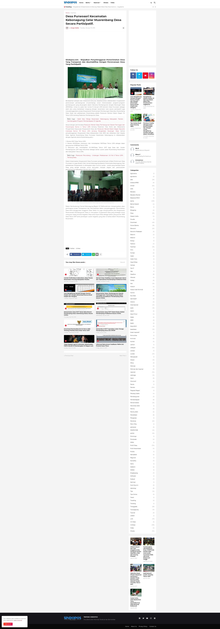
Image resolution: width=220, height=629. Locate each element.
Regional (142, 457)
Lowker (142, 354)
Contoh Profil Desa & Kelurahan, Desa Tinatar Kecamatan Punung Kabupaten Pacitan (78, 278)
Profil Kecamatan (142, 448)
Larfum (142, 344)
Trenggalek (142, 506)
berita (142, 201)
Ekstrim (142, 234)
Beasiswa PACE (142, 198)
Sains (142, 464)
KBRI (142, 320)
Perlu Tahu (142, 424)
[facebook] (139, 618)
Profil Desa (142, 445)
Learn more (17, 620)
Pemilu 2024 (142, 412)
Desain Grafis (142, 216)
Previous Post (69, 355)
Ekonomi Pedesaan (142, 231)
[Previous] (153, 7)
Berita (88, 2)
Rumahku (142, 460)
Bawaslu (142, 192)
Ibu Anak (142, 295)
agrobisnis (142, 176)
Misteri (142, 360)
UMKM (142, 516)
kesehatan (142, 329)
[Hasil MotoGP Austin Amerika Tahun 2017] (148, 568)
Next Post (122, 355)
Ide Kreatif (142, 299)
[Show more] (100, 254)
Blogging (142, 210)
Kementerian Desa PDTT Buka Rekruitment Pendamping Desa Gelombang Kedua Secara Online (78, 313)
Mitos (142, 363)
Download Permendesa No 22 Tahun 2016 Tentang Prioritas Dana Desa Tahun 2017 (77, 329)
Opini (142, 378)
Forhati (142, 253)
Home (81, 2)
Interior (142, 302)
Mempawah (142, 357)
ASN (142, 189)
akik (142, 179)
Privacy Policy (143, 626)
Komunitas (142, 335)
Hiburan (142, 277)
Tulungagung (142, 509)
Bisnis (142, 207)
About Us (134, 626)
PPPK (142, 442)
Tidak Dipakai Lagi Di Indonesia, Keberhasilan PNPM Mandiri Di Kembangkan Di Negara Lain (78, 345)
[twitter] (143, 618)
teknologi (142, 488)
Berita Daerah (142, 204)
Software (142, 476)
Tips (142, 491)
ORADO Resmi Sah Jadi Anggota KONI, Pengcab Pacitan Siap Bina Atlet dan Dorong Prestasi (135, 551)
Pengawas (142, 418)
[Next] (155, 7)
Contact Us (152, 626)
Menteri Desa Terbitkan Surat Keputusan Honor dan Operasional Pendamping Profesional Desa (111, 278)
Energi (142, 241)
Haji (142, 271)
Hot (142, 283)
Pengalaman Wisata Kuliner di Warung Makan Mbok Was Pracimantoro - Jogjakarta (98, 7)
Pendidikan (142, 415)
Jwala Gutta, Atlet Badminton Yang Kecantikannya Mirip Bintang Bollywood (135, 602)
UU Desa (142, 522)
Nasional (97, 2)
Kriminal (142, 338)
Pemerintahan (142, 402)
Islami (142, 311)
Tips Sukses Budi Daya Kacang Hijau (135, 124)
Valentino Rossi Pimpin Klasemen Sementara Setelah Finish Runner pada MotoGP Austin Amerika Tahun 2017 (136, 579)
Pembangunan (142, 396)
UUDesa (78, 248)
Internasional (142, 305)
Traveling (142, 500)
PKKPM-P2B (142, 430)
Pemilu (142, 409)
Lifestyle (142, 347)
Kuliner (142, 341)
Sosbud (142, 479)
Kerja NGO (142, 326)
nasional (142, 372)
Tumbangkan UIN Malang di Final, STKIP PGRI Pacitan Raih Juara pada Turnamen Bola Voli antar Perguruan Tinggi (148, 553)
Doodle (142, 219)
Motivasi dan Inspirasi (142, 369)
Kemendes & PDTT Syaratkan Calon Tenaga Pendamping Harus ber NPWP (110, 329)
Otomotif (142, 381)
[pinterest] (154, 618)
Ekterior (142, 237)
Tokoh (142, 497)
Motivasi (142, 366)
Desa (142, 213)
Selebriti (142, 467)
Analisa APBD (142, 182)
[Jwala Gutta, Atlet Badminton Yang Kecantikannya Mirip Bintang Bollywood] (136, 592)
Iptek (142, 308)
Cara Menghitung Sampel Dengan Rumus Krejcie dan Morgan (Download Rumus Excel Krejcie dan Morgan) (78, 295)
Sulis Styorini (142, 485)
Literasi (142, 351)
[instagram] (150, 618)
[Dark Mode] (151, 2)
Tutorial (142, 513)
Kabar (142, 317)
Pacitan (142, 387)
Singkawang (142, 473)
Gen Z (142, 268)
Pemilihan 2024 (142, 406)
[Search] (154, 2)
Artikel (142, 185)
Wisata (105, 2)
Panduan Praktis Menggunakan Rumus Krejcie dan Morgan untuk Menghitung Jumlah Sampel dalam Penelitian (148, 128)
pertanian (142, 427)
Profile (142, 451)
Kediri (142, 323)
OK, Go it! (8, 624)
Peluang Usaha (142, 393)
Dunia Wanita (142, 225)
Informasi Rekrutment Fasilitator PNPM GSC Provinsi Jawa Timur (110, 345)
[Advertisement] (95, 45)
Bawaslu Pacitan (142, 195)
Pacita (142, 384)
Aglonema (142, 173)
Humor (142, 292)
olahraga (142, 375)
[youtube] (145, 75)
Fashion (142, 244)
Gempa (142, 265)
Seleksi (142, 470)
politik (142, 433)
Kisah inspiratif (142, 332)
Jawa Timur (142, 314)
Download (142, 222)
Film (142, 250)
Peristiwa (142, 421)
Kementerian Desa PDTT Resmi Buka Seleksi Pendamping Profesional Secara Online (110, 312)
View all (122, 262)
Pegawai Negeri (142, 390)
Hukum (142, 286)
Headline (142, 274)
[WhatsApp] (93, 254)
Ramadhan (142, 454)
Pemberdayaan (142, 399)
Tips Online (142, 494)
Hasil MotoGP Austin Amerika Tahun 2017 (148, 575)
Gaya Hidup (142, 262)
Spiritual (142, 482)
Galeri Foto (142, 259)
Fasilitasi (73, 13)
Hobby (142, 280)
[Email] (97, 254)
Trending (142, 503)
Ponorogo (142, 436)
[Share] (123, 28)
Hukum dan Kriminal (142, 289)
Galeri (142, 256)
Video (112, 2)
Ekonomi (142, 228)
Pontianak (142, 439)
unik (142, 519)
